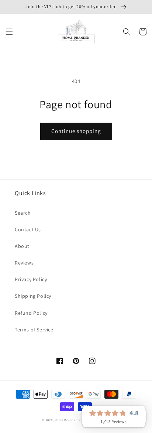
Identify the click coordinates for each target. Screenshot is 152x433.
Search (23, 212)
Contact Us (28, 229)
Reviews (24, 262)
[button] (9, 32)
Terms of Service (34, 329)
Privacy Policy (31, 279)
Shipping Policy (33, 296)
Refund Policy (31, 313)
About (22, 246)
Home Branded (66, 420)
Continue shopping (76, 130)
